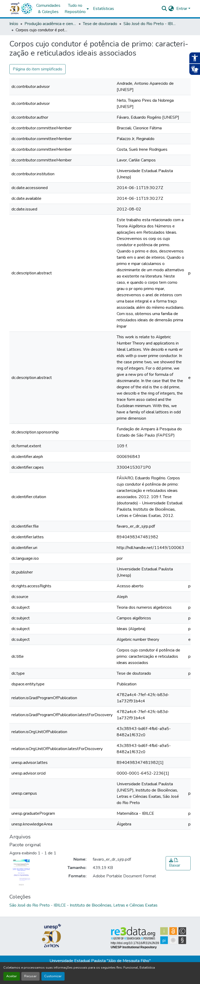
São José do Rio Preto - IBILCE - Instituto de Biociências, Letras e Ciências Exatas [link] (149, 24)
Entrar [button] (182, 8)
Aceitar (11, 976)
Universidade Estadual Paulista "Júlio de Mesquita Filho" (100, 961)
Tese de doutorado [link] (100, 24)
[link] (178, 863)
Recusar (30, 976)
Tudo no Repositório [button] (75, 9)
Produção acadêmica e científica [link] (50, 24)
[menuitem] (77, 8)
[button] (26, 8)
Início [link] (13, 24)
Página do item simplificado (37, 69)
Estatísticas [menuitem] (103, 8)
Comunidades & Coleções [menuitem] (48, 9)
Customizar (53, 976)
